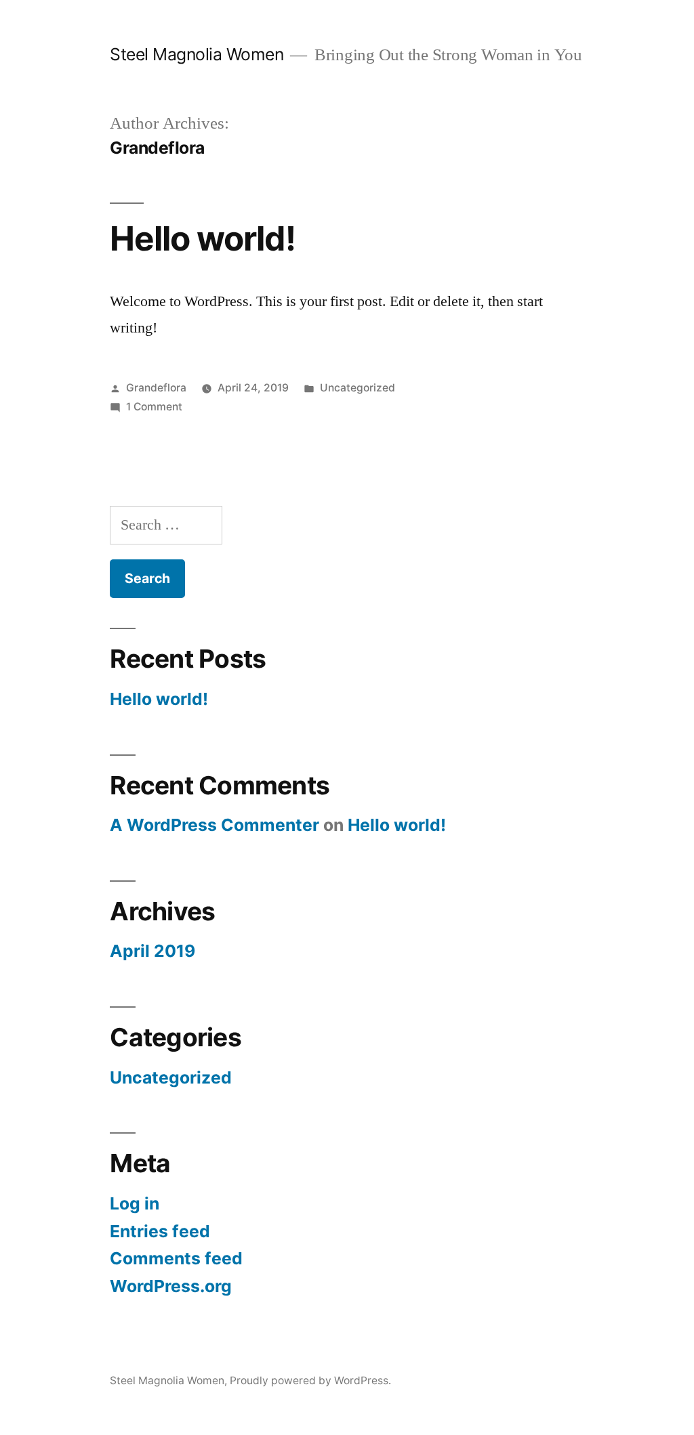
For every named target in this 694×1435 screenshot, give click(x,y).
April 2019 (152, 951)
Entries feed (160, 1231)
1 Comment (154, 406)
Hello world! (202, 238)
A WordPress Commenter (214, 825)
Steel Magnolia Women (196, 54)
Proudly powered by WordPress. (310, 1380)
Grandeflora (156, 387)
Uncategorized (357, 387)
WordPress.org (171, 1286)
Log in (134, 1203)
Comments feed (176, 1258)
